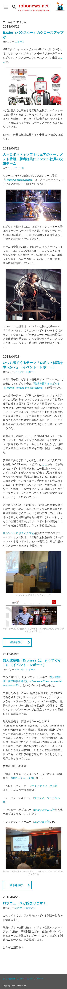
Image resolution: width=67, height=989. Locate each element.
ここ (44, 464)
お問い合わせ (9, 978)
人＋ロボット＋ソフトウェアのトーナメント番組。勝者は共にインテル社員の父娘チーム (33, 159)
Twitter (40, 978)
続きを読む (16, 642)
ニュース (19, 41)
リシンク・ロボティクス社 (18, 533)
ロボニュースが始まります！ (24, 903)
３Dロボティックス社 (23, 778)
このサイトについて (25, 908)
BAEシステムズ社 (44, 809)
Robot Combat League (18, 179)
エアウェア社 (42, 821)
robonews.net (34, 5)
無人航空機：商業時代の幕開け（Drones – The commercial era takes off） (32, 681)
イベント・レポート (25, 372)
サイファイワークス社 (44, 785)
